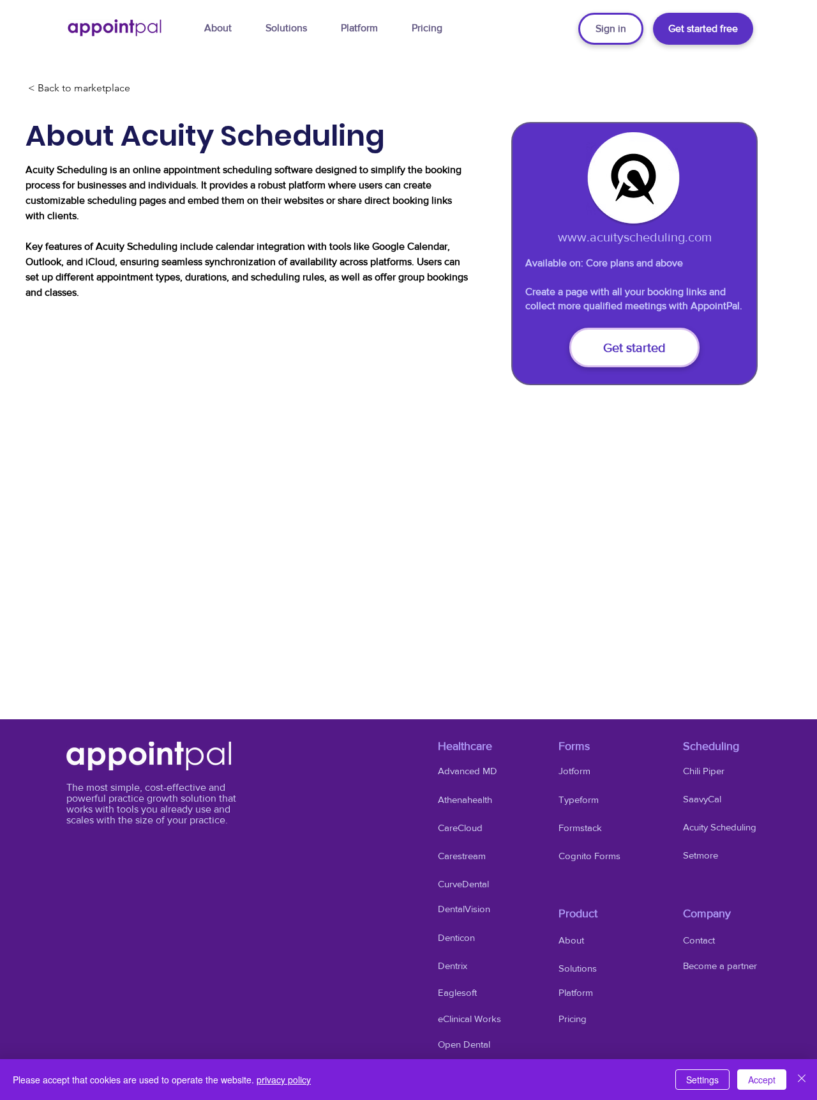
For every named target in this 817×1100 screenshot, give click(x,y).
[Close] (801, 1079)
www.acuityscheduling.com (635, 237)
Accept (762, 1079)
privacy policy (284, 1079)
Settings (702, 1079)
